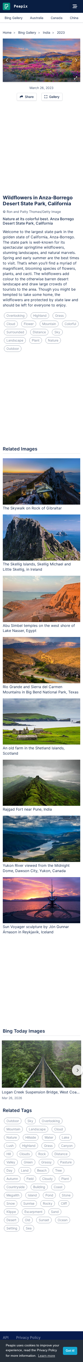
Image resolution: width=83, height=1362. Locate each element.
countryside (15, 1187)
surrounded (15, 332)
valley (10, 1162)
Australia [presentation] (36, 18)
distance (39, 332)
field (30, 1179)
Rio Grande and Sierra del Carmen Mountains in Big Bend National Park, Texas (40, 689)
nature (53, 340)
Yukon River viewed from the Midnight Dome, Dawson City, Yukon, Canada (36, 868)
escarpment (33, 1212)
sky (57, 332)
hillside (30, 1137)
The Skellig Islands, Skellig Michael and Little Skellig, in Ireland (37, 567)
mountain (49, 324)
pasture (66, 1162)
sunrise (28, 1203)
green (28, 1162)
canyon (67, 1146)
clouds (24, 1154)
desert (11, 1220)
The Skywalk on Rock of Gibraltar (32, 508)
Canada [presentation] (56, 18)
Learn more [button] (46, 1355)
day (9, 1170)
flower (29, 324)
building (39, 1187)
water (48, 1137)
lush (10, 1146)
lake (65, 1137)
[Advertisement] (41, 149)
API (6, 1337)
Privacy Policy (28, 1337)
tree (58, 1170)
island (32, 1195)
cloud (10, 324)
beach (42, 1170)
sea (29, 1228)
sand (55, 1212)
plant (35, 340)
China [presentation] (74, 18)
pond (49, 1195)
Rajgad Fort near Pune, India (27, 809)
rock (42, 1154)
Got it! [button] (70, 1350)
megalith (12, 1195)
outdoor (12, 348)
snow (10, 1203)
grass (59, 315)
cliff (64, 1203)
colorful (70, 324)
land (25, 1170)
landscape (14, 340)
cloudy (47, 1179)
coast (58, 1187)
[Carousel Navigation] (41, 1073)
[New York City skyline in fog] (76, 60)
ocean (63, 1220)
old (27, 1220)
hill (8, 1154)
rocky (47, 1203)
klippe (11, 1212)
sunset (44, 1220)
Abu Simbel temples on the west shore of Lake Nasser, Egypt (39, 628)
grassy (46, 1162)
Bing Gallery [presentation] (14, 18)
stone (66, 1195)
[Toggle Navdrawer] (75, 6)
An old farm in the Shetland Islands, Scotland (34, 751)
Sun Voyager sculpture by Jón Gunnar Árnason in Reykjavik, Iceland (36, 929)
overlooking (15, 315)
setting (11, 1228)
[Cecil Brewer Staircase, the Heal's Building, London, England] (7, 60)
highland (40, 315)
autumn (12, 1179)
